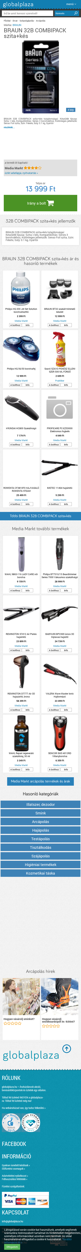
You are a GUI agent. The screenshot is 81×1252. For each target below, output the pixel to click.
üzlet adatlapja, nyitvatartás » (21, 173)
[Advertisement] (40, 923)
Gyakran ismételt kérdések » (16, 1165)
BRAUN (17, 25)
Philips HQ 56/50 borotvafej (21, 368)
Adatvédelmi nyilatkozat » (15, 1175)
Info (28, 325)
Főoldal (7, 20)
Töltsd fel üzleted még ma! (18, 1101)
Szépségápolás (27, 20)
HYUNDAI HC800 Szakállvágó (21, 428)
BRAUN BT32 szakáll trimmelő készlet (59, 310)
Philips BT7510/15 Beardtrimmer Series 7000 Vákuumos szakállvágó (60, 576)
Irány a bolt (37, 203)
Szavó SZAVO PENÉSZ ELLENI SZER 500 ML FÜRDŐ (59, 370)
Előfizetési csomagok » (13, 1168)
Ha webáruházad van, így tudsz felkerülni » (24, 1108)
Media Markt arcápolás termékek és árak (40, 781)
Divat (15, 20)
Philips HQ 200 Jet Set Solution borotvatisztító (21, 310)
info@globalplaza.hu (12, 1221)
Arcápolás (40, 20)
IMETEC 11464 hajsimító (59, 487)
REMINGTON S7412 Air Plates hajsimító (21, 635)
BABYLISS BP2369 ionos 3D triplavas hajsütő (59, 635)
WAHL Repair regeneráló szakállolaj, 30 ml (21, 755)
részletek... (9, 127)
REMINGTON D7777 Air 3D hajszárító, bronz (21, 695)
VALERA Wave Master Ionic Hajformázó (60, 695)
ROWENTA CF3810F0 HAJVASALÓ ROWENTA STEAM (21, 489)
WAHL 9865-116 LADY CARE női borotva (21, 576)
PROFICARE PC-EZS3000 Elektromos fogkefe (60, 430)
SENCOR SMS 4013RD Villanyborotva (59, 755)
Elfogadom (12, 1246)
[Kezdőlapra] (17, 7)
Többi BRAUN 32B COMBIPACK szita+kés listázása (40, 517)
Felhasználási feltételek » (14, 1179)
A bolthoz (15, 325)
